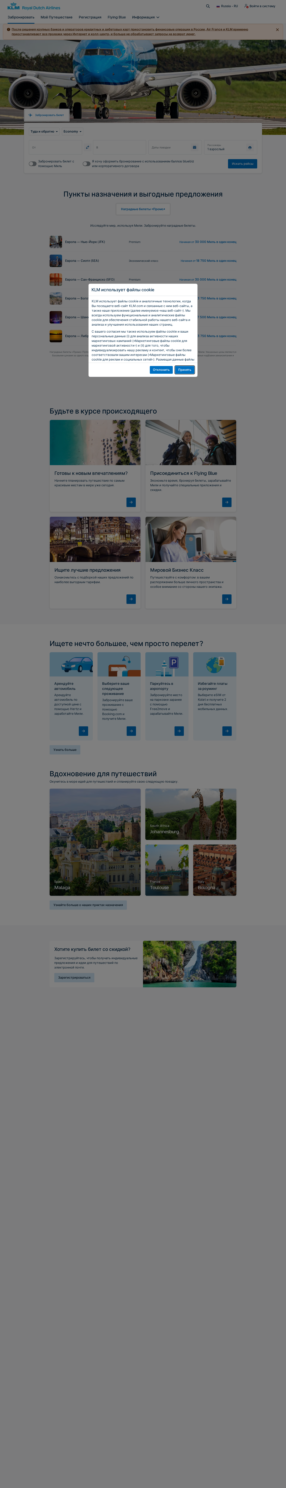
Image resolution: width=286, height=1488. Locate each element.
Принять (184, 370)
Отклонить (161, 370)
